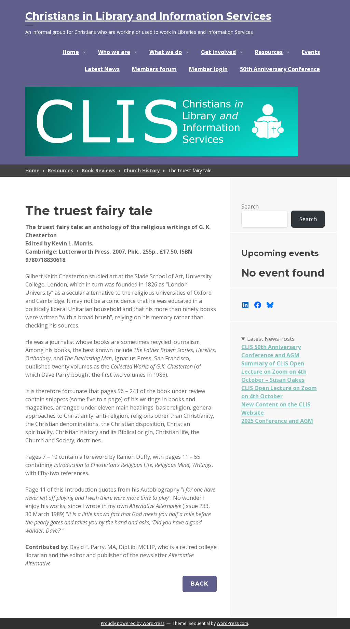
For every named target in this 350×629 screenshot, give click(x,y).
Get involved (218, 52)
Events (311, 52)
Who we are (114, 52)
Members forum (154, 69)
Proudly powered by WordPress (132, 623)
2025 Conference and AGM (277, 421)
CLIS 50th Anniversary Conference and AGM (271, 351)
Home (71, 52)
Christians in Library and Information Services (148, 16)
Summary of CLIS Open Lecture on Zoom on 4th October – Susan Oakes (274, 372)
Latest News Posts (271, 339)
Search (250, 206)
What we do (165, 52)
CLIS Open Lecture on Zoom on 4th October (279, 392)
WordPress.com (232, 623)
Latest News (102, 69)
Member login (208, 69)
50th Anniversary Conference (280, 69)
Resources (269, 52)
